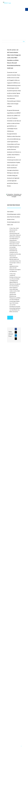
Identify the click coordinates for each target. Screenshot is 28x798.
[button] (16, 36)
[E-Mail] (15, 338)
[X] (15, 332)
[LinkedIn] (15, 335)
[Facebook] (15, 329)
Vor (24, 41)
